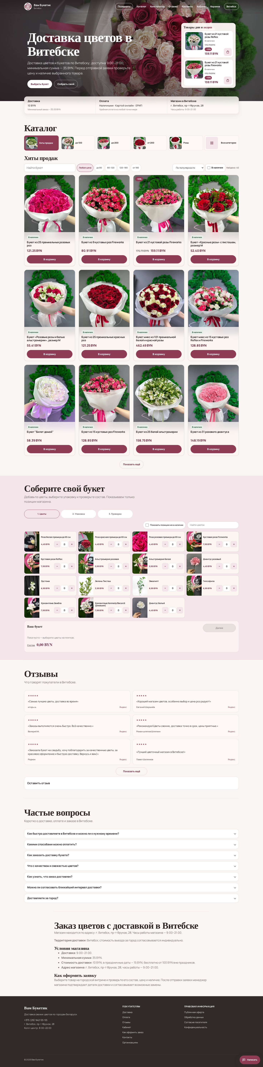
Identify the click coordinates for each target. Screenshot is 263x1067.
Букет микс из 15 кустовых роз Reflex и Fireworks (209, 338)
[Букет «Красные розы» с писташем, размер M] (213, 207)
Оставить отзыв (38, 783)
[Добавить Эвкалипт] (139, 586)
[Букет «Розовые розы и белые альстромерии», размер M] (49, 301)
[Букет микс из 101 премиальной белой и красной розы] (158, 301)
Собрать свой (65, 84)
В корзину (49, 259)
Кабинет (202, 6)
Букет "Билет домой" (40, 432)
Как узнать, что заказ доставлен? (49, 876)
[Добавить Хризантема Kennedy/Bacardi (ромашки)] (85, 608)
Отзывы (173, 6)
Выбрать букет (40, 84)
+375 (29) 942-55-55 (35, 1020)
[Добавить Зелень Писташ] (85, 586)
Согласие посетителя (195, 1022)
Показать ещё (131, 464)
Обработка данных (194, 1017)
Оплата (126, 1017)
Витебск (231, 6)
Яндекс (123, 707)
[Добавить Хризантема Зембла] (31, 608)
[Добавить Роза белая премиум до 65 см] (31, 542)
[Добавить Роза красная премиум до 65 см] (85, 542)
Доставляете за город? (42, 898)
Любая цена (85, 167)
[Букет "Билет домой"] (49, 396)
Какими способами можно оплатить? (52, 844)
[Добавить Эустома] (31, 586)
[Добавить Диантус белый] (139, 608)
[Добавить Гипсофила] (194, 586)
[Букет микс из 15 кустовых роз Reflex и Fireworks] (213, 301)
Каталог (141, 6)
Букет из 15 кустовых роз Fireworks (103, 432)
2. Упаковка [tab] (78, 513)
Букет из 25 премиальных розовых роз (48, 243)
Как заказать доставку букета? (48, 855)
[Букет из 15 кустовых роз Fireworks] (104, 396)
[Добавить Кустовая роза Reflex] (31, 564)
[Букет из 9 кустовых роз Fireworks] (104, 207)
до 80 (99, 167)
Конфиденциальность (195, 1027)
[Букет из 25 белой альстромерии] (158, 396)
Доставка (127, 1012)
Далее (219, 628)
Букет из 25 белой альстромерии (156, 432)
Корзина (215, 6)
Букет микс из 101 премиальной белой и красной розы (156, 338)
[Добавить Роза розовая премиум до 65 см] (139, 542)
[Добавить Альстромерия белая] (139, 564)
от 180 (136, 167)
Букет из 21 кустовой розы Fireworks (216, 64)
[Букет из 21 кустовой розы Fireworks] (194, 69)
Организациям (130, 1042)
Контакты (187, 6)
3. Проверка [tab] (115, 513)
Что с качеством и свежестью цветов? (52, 866)
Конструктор (157, 6)
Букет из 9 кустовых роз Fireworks (102, 242)
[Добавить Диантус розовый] (194, 564)
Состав (31, 645)
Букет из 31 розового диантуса (210, 432)
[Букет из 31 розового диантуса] (213, 396)
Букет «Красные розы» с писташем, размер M (213, 243)
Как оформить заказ (132, 1032)
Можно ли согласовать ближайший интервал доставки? (64, 887)
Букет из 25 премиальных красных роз (103, 338)
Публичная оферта (194, 1012)
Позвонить (124, 6)
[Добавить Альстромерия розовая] (85, 564)
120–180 (124, 167)
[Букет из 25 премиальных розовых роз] (49, 207)
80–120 (111, 167)
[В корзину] (228, 52)
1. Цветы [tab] (42, 513)
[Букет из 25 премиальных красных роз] (104, 301)
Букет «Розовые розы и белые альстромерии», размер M (46, 338)
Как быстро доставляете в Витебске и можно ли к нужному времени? (73, 833)
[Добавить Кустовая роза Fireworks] (194, 542)
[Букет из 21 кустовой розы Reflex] (194, 41)
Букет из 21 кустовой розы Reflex (216, 35)
